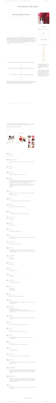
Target (43, 59)
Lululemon (43, 53)
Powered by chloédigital (47, 401)
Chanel (43, 50)
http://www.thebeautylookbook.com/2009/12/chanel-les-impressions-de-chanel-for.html (19, 183)
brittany (10, 315)
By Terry (44, 49)
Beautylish (43, 48)
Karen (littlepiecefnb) (13, 159)
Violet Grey (43, 61)
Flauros (10, 299)
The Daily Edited (44, 60)
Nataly (10, 268)
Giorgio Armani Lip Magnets (20, 142)
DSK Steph (11, 353)
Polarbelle (11, 247)
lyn (9, 211)
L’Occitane (43, 52)
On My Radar (28, 149)
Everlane (44, 51)
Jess (10, 190)
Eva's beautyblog (12, 255)
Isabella (10, 198)
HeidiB (10, 322)
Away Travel (43, 47)
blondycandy (11, 306)
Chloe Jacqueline (12, 241)
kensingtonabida (12, 367)
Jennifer (10, 166)
